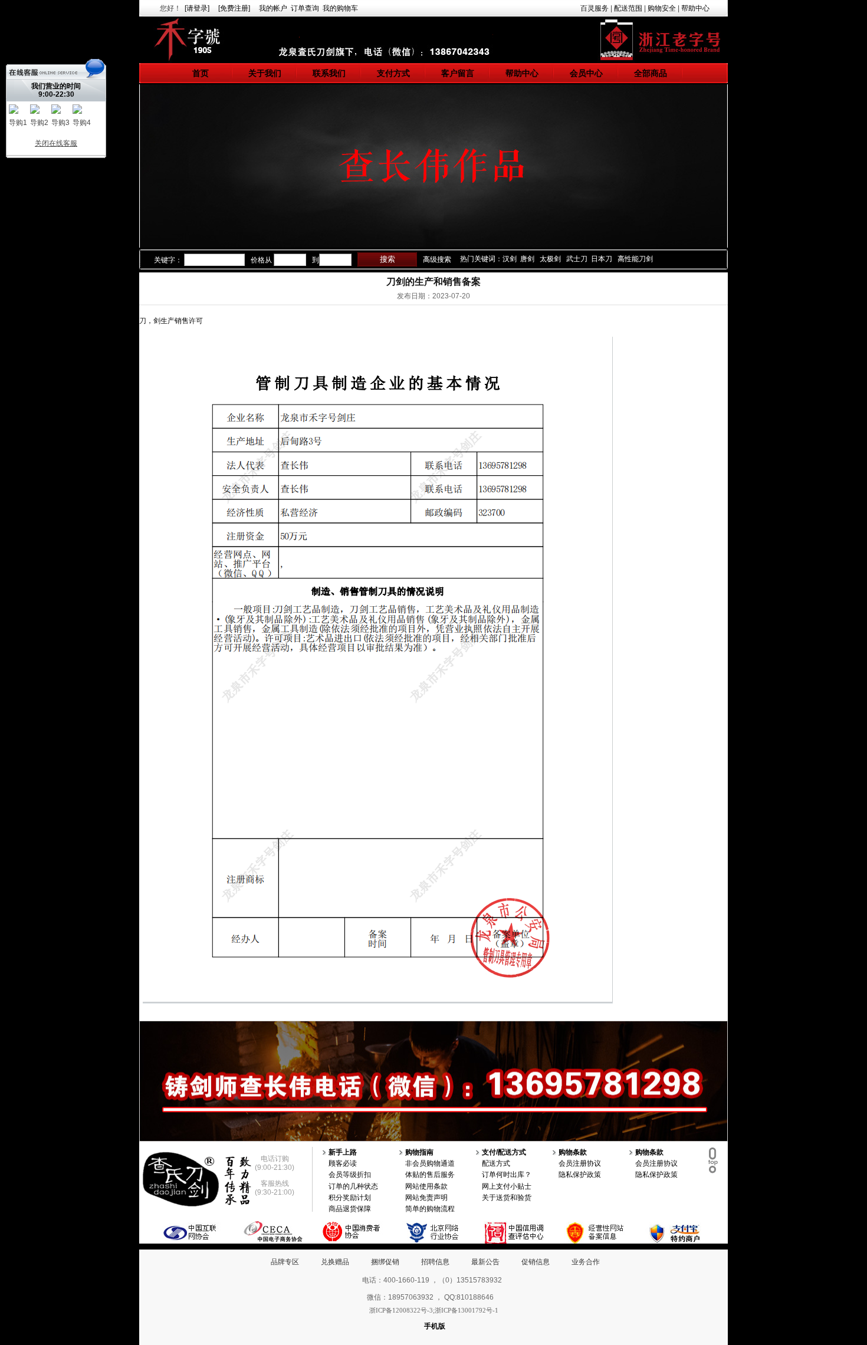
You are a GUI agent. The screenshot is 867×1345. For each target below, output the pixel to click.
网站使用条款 (426, 1186)
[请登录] (197, 8)
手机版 (434, 1326)
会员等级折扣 (350, 1174)
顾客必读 (343, 1163)
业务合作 (586, 1262)
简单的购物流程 (430, 1209)
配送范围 (628, 8)
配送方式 (496, 1163)
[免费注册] (234, 8)
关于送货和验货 (506, 1197)
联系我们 (329, 73)
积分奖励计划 (350, 1197)
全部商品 (650, 73)
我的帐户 (273, 8)
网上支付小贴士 (506, 1186)
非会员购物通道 (430, 1163)
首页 (200, 73)
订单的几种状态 (353, 1186)
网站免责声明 (426, 1197)
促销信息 (535, 1262)
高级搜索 (437, 259)
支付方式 (393, 73)
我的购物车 (340, 8)
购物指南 (419, 1152)
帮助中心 (695, 8)
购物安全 (662, 8)
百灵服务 (594, 8)
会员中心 (586, 73)
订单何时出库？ (506, 1174)
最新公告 (485, 1262)
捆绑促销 (385, 1262)
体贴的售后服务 (430, 1174)
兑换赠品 (335, 1262)
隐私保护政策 (580, 1174)
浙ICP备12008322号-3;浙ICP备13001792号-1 (433, 1310)
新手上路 (343, 1152)
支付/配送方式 (504, 1152)
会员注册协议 (580, 1163)
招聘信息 (435, 1262)
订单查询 (305, 8)
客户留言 (457, 73)
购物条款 (573, 1152)
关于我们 (264, 73)
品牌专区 (285, 1262)
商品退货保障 (350, 1209)
